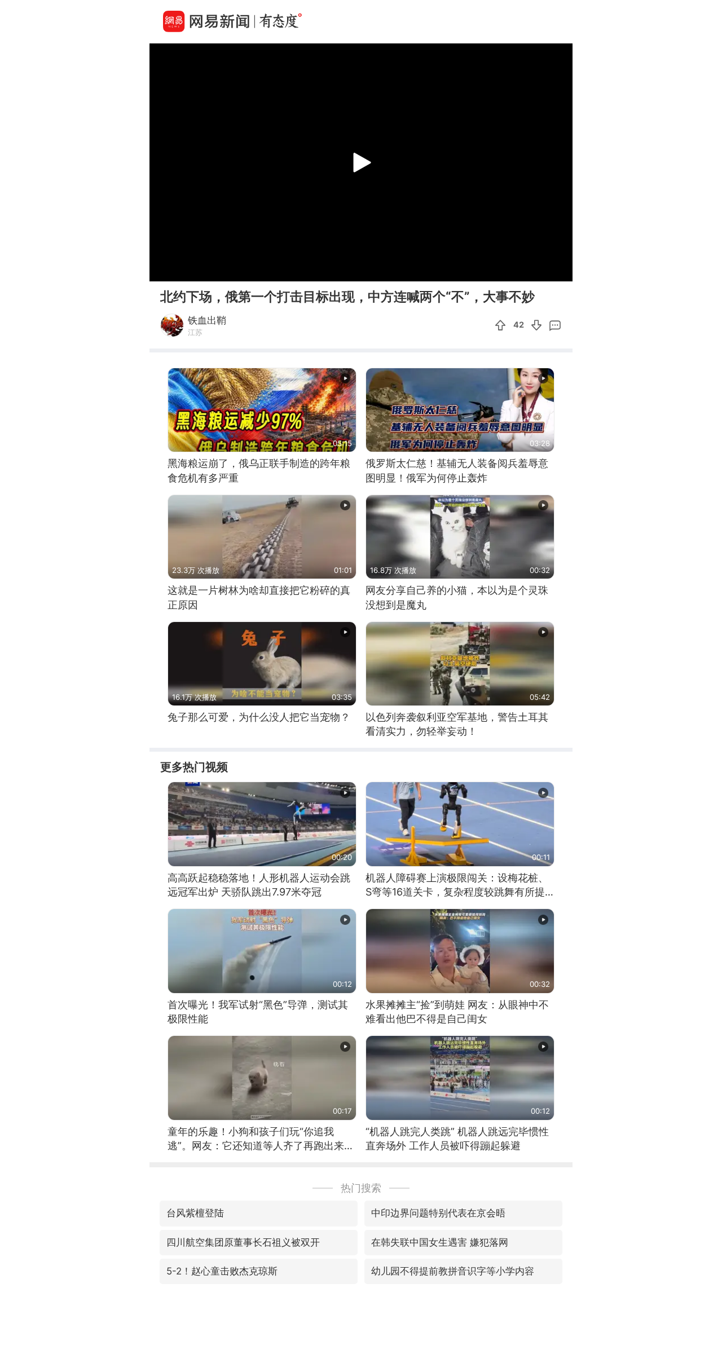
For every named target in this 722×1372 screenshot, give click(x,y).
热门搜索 (361, 1188)
